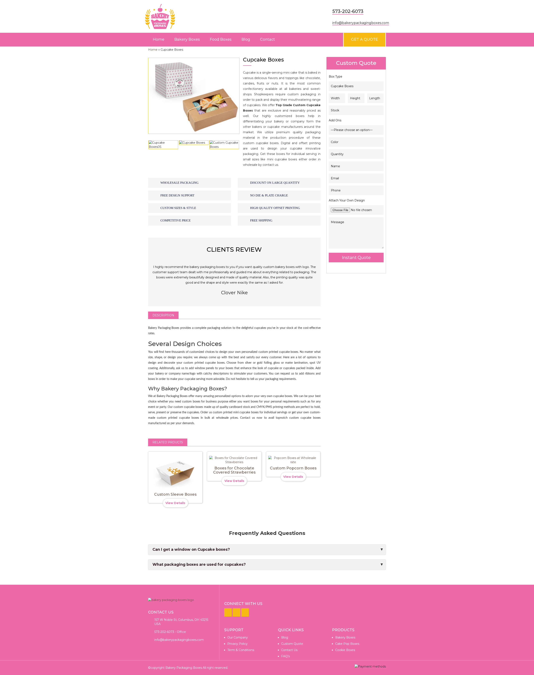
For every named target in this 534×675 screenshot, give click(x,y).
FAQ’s (285, 656)
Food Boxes (221, 39)
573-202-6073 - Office (170, 632)
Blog (246, 39)
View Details (175, 503)
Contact (267, 39)
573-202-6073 (347, 11)
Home (158, 39)
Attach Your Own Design (347, 200)
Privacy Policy (237, 644)
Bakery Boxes (187, 39)
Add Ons (335, 120)
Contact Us (289, 650)
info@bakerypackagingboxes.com (360, 23)
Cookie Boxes (345, 650)
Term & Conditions (240, 650)
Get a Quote (364, 39)
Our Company (237, 637)
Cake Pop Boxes (347, 644)
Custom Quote (292, 644)
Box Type (335, 76)
